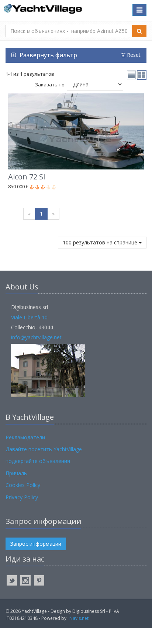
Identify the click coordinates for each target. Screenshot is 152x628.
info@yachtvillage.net (36, 337)
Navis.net (79, 618)
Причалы (17, 473)
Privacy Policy (22, 497)
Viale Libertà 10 (29, 317)
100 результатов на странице (101, 242)
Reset (133, 54)
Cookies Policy (23, 484)
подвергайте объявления (38, 460)
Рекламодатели (25, 437)
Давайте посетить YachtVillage (44, 449)
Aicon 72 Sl (26, 177)
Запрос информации (35, 543)
